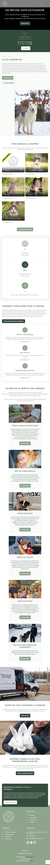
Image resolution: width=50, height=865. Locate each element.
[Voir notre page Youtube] (35, 842)
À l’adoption (8, 836)
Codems (31, 861)
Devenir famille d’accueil (25, 773)
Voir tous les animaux (25, 229)
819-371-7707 (32, 836)
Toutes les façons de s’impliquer (13, 321)
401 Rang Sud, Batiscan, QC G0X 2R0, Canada (38, 832)
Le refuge (32, 815)
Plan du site (25, 850)
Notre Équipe (33, 817)
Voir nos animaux (8, 83)
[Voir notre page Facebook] (28, 842)
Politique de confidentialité (25, 853)
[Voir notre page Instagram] (31, 842)
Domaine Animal (29, 857)
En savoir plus (7, 78)
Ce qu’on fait (33, 820)
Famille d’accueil (10, 802)
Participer (26, 48)
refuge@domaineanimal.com (36, 838)
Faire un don (25, 23)
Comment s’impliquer (10, 832)
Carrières (32, 822)
